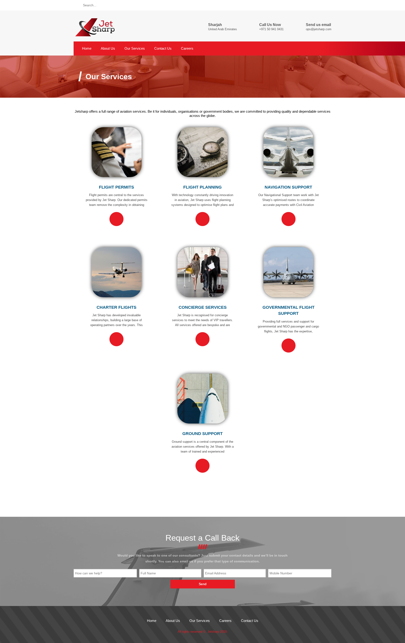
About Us (108, 48)
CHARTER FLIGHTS (116, 307)
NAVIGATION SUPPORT (288, 187)
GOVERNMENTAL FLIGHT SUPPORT (288, 310)
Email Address (215, 573)
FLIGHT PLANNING (202, 187)
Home (86, 48)
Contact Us (163, 48)
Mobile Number (281, 573)
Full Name (148, 573)
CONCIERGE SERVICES (203, 307)
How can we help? (88, 573)
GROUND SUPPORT (202, 433)
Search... (89, 5)
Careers (187, 48)
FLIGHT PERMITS (116, 187)
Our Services (134, 48)
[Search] (77, 5)
